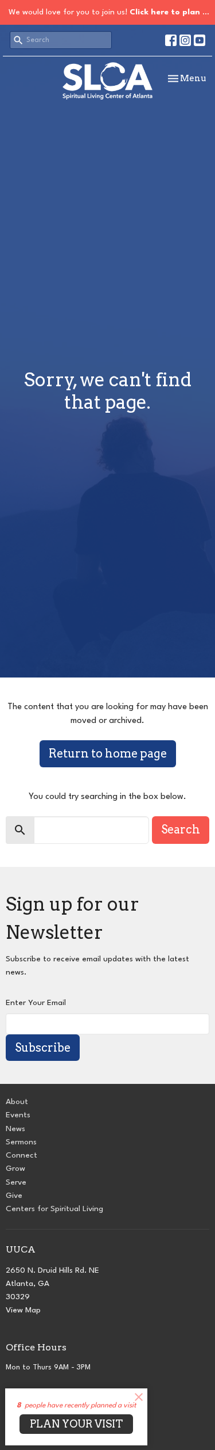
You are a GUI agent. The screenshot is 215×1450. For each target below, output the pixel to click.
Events (18, 1115)
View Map (23, 1310)
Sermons (21, 1142)
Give (14, 1196)
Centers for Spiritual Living (54, 1209)
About (17, 1102)
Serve (16, 1182)
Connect (21, 1155)
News (15, 1129)
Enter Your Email (36, 1003)
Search (180, 829)
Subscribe (43, 1048)
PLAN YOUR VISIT (76, 1424)
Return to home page (108, 753)
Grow (15, 1168)
